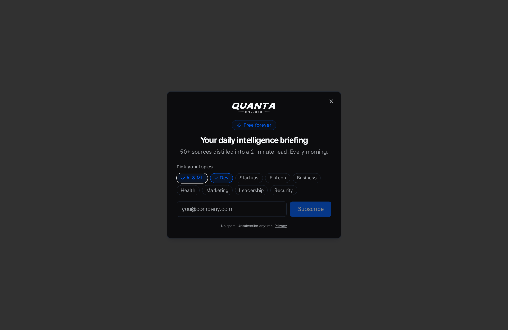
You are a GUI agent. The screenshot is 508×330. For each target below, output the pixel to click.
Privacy (281, 226)
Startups (248, 178)
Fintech (278, 178)
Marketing (217, 190)
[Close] (331, 101)
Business (307, 178)
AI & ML (195, 178)
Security (283, 190)
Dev (224, 178)
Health (188, 190)
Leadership (251, 190)
